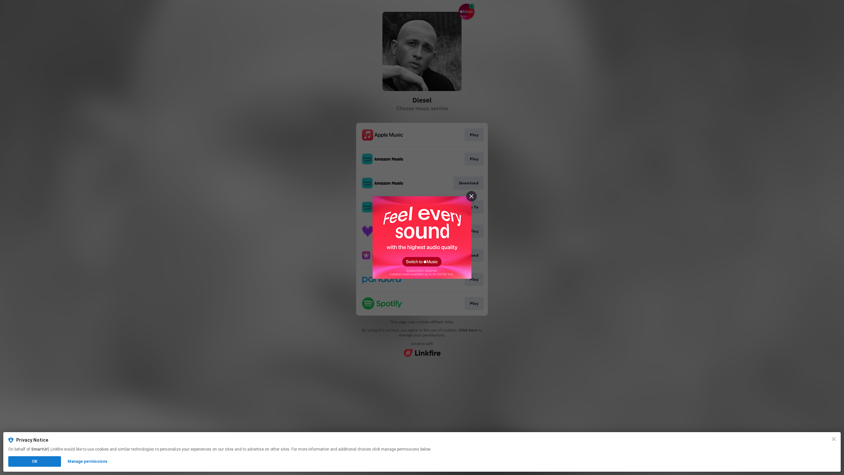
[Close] (834, 439)
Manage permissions (87, 461)
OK (34, 461)
